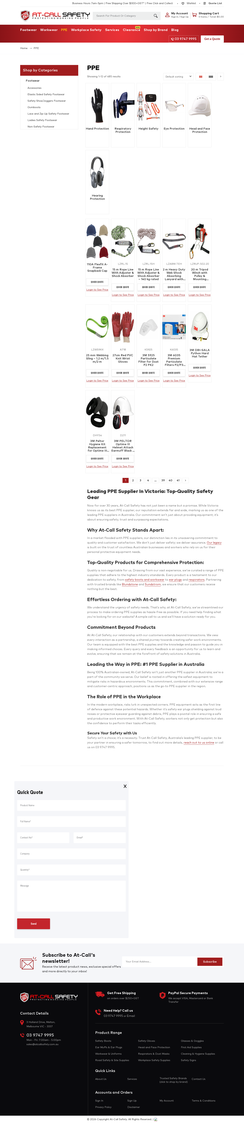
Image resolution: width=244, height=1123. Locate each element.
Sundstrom (153, 584)
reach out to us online (199, 742)
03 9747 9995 (185, 39)
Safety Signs (188, 1060)
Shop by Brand (156, 30)
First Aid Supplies (191, 1047)
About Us (100, 1079)
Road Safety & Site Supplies (112, 1060)
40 (170, 480)
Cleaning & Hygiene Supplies (198, 1054)
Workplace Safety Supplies (154, 1060)
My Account (167, 1101)
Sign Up (132, 1101)
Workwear (49, 30)
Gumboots (34, 107)
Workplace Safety (86, 30)
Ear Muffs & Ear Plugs (108, 1047)
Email (131, 1016)
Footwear (28, 30)
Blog (175, 30)
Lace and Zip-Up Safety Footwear (48, 114)
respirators (197, 579)
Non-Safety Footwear (41, 126)
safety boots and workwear (144, 579)
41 (178, 480)
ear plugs (175, 579)
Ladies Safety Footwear (42, 120)
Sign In (99, 1101)
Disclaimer (133, 1107)
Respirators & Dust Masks (154, 1054)
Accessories (34, 88)
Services (112, 30)
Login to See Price (97, 290)
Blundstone (130, 584)
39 (163, 480)
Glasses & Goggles (192, 1041)
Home (24, 48)
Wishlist (191, 3)
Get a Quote (212, 38)
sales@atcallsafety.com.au (42, 1044)
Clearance (131, 30)
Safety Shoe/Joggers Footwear (47, 101)
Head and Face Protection (154, 1047)
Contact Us (198, 1079)
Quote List (215, 3)
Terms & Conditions (203, 1101)
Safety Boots (103, 1041)
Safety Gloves (146, 1041)
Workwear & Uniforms (108, 1054)
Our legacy (214, 542)
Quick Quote (97, 281)
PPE (64, 30)
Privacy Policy (103, 1107)
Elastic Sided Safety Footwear (46, 94)
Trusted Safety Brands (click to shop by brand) (174, 1080)
